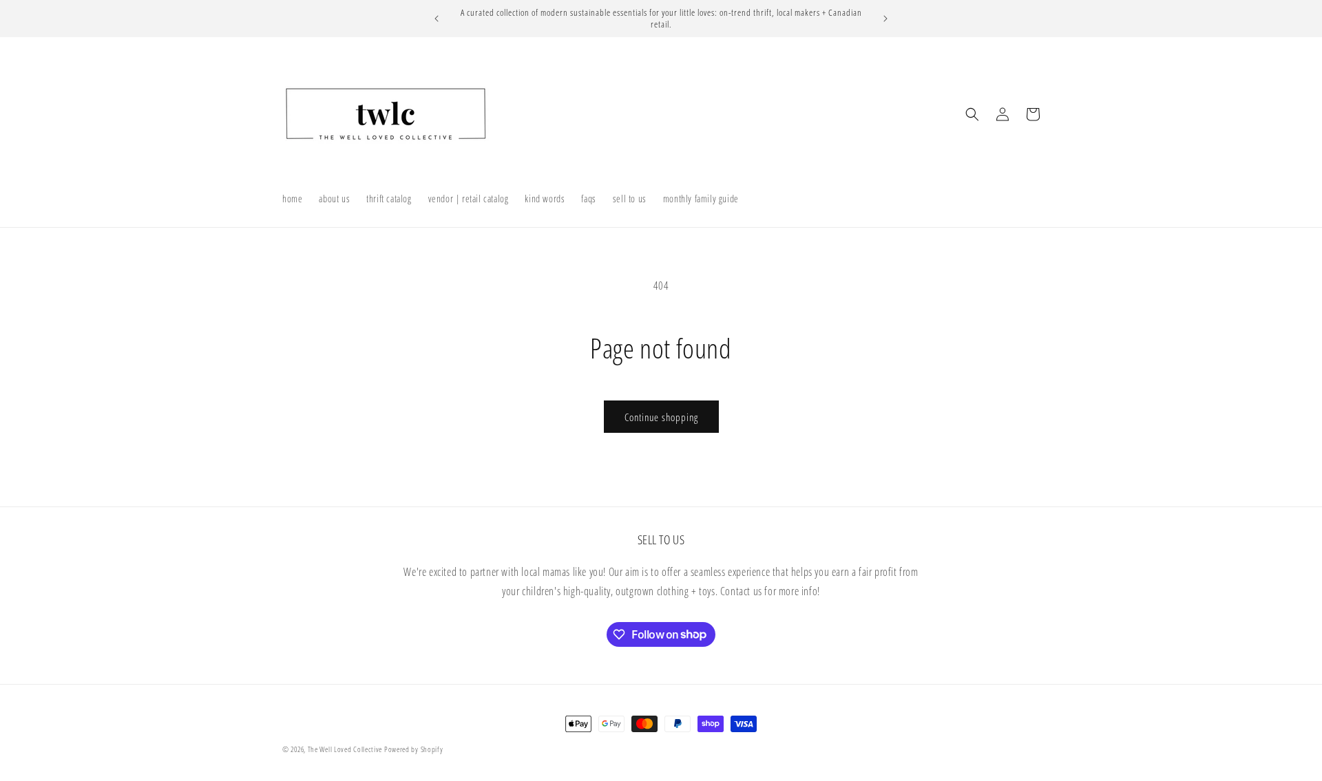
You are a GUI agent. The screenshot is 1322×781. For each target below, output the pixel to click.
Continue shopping (661, 417)
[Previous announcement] (436, 18)
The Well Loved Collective (346, 749)
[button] (972, 114)
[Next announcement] (885, 18)
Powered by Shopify (413, 749)
